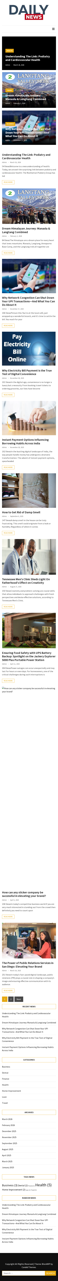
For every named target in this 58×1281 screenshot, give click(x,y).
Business (10, 124)
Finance (5, 1078)
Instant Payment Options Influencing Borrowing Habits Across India (25, 441)
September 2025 (9, 1143)
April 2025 (6, 1155)
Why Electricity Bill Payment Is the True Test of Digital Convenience (27, 372)
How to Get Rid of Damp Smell (21, 512)
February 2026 (8, 1125)
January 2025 (8, 1167)
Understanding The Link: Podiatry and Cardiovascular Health (27, 58)
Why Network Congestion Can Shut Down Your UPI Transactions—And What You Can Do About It (28, 132)
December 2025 (9, 1131)
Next (19, 999)
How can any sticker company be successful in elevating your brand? (24, 894)
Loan (4, 1097)
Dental (5, 1072)
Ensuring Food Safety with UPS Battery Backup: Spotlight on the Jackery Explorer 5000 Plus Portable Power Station (29, 656)
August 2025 (7, 1149)
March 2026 (7, 1119)
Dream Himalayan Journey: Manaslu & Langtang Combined (25, 97)
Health (9, 51)
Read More (8, 182)
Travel (9, 90)
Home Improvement (11, 1090)
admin (7, 65)
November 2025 (9, 1137)
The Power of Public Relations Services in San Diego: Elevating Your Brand (27, 964)
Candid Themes (29, 1267)
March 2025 (7, 1161)
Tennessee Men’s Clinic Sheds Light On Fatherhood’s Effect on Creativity (26, 581)
